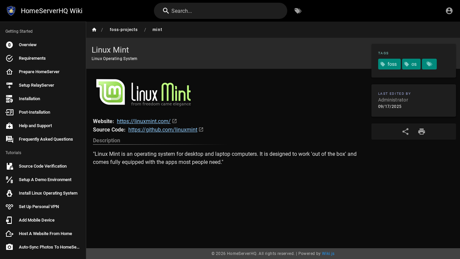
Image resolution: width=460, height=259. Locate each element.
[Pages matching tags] (429, 64)
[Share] (405, 131)
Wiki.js (328, 253)
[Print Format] (422, 131)
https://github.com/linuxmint (162, 129)
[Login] (449, 11)
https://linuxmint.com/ (144, 121)
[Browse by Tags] (298, 11)
